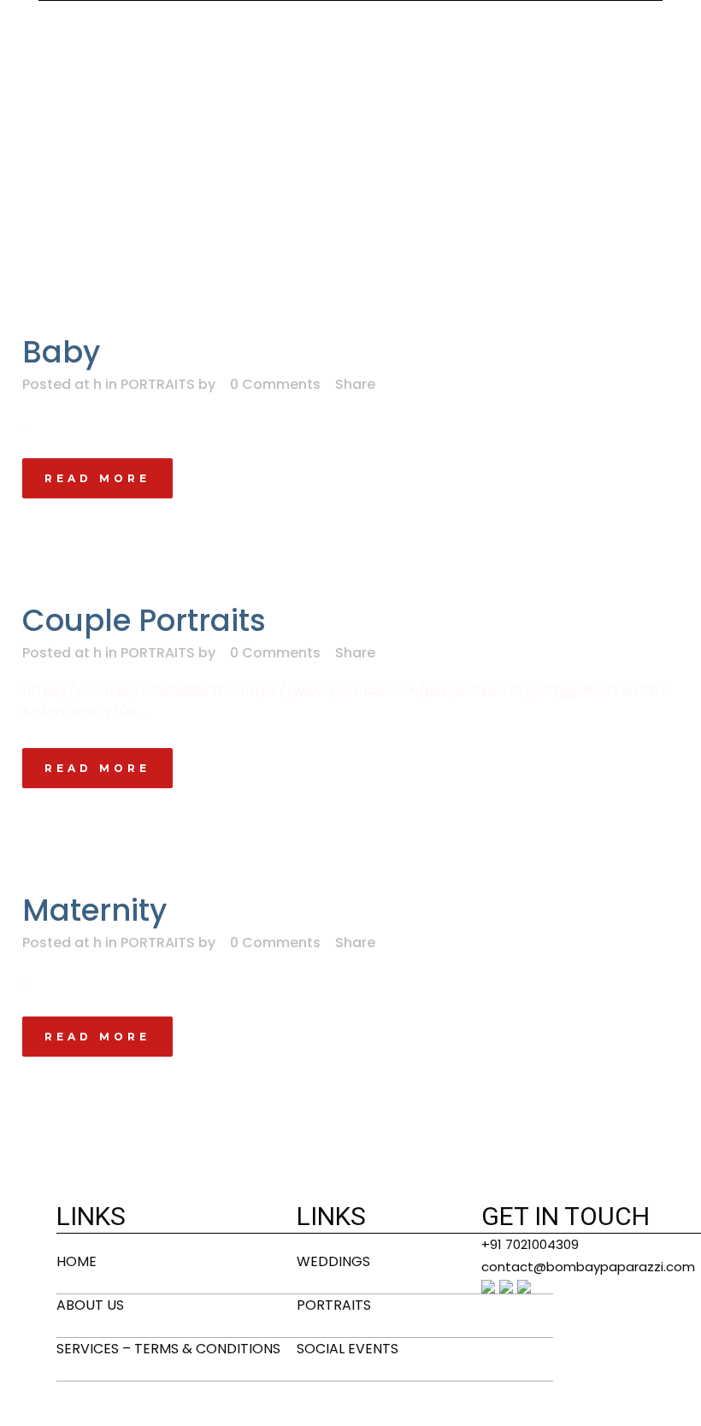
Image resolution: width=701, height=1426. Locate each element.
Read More (97, 478)
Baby (61, 352)
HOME (76, 1261)
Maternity (94, 910)
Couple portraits (144, 620)
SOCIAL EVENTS (347, 1348)
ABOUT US (90, 1305)
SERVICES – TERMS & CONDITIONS (168, 1348)
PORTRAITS (158, 384)
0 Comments (275, 384)
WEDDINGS (333, 1261)
